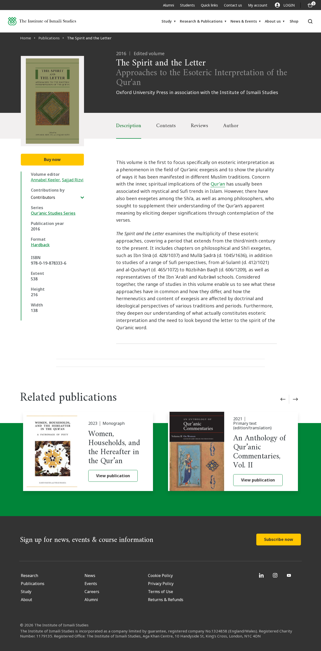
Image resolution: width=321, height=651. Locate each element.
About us (273, 21)
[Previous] (283, 399)
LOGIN (289, 5)
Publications (49, 37)
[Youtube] (289, 575)
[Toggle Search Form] (310, 21)
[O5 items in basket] (310, 5)
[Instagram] (276, 575)
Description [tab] (128, 125)
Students (187, 5)
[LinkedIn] (262, 575)
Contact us (233, 5)
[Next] (295, 399)
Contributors (43, 197)
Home (25, 37)
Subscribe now (278, 539)
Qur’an (218, 184)
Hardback (40, 245)
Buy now (52, 159)
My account (257, 5)
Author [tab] (230, 125)
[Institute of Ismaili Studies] (42, 21)
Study (167, 21)
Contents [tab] (166, 125)
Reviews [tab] (199, 125)
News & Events (243, 21)
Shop (294, 21)
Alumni (168, 5)
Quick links (209, 5)
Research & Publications (201, 21)
